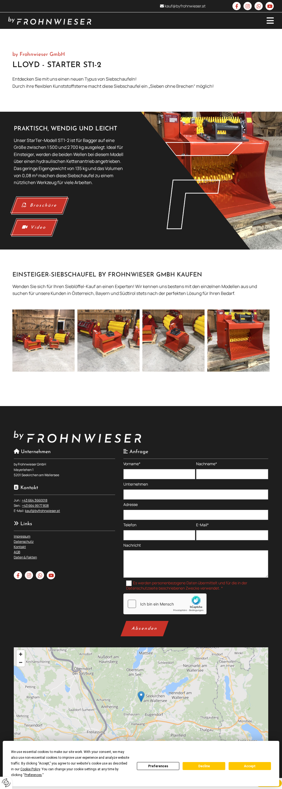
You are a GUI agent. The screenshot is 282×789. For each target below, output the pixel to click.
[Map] (141, 702)
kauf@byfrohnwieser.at (185, 6)
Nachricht (132, 545)
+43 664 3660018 (34, 500)
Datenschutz (24, 541)
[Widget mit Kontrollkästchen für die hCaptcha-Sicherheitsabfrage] (165, 603)
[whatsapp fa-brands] (258, 6)
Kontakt (20, 546)
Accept (250, 766)
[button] (186, 21)
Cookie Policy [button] (30, 769)
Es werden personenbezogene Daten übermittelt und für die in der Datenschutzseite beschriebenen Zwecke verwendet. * (187, 585)
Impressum (22, 536)
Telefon (129, 525)
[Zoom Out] (21, 662)
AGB (17, 552)
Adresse (130, 504)
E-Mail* (202, 525)
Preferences (158, 766)
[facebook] (236, 6)
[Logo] (49, 21)
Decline (204, 766)
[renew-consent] (6, 783)
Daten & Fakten (25, 557)
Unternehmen (135, 484)
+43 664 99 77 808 (35, 505)
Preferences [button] (33, 775)
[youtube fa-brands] (269, 6)
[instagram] (247, 6)
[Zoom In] (21, 654)
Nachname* (206, 464)
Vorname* (131, 464)
